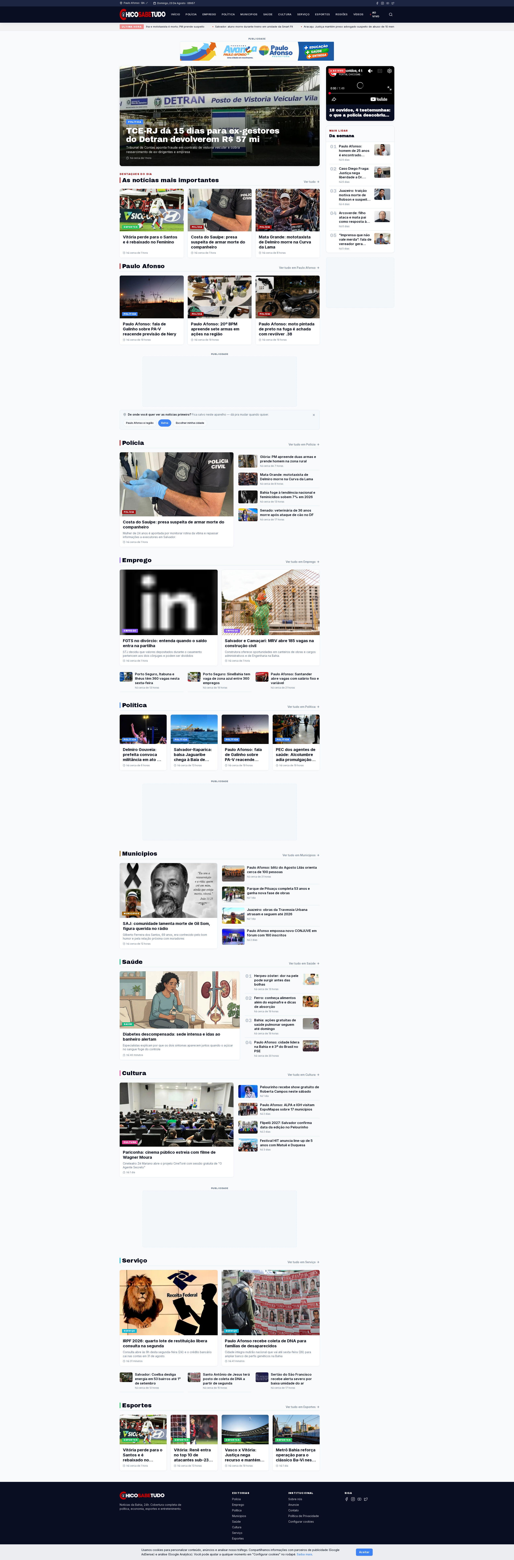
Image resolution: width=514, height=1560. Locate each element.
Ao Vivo (375, 14)
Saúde (268, 14)
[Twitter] (393, 3)
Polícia (191, 14)
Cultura (284, 14)
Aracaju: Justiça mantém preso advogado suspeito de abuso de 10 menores (280, 26)
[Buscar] (390, 14)
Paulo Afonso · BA (134, 2)
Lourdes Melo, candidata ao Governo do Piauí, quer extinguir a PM (380, 26)
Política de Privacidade (303, 1516)
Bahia (164, 422)
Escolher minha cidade (190, 422)
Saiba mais (304, 1554)
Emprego (209, 14)
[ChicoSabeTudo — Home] (142, 14)
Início (175, 14)
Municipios (248, 14)
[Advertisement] (220, 381)
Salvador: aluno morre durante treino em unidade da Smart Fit (182, 26)
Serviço (303, 14)
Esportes (322, 14)
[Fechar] (313, 415)
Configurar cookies (301, 1521)
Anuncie (293, 1504)
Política (228, 14)
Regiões (342, 14)
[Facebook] (377, 3)
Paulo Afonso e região (140, 422)
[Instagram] (382, 3)
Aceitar (364, 1552)
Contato (293, 1510)
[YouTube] (387, 3)
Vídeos (358, 14)
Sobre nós (295, 1499)
